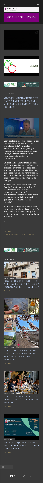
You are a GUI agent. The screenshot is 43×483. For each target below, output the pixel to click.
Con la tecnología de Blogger (23, 476)
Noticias (31, 235)
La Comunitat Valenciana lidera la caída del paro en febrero (21, 399)
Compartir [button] (7, 231)
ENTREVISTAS (23, 235)
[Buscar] (38, 3)
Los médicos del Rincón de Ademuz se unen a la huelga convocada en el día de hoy (21, 283)
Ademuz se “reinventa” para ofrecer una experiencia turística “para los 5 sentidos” (21, 355)
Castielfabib (14, 235)
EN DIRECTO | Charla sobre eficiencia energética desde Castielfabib (21, 445)
